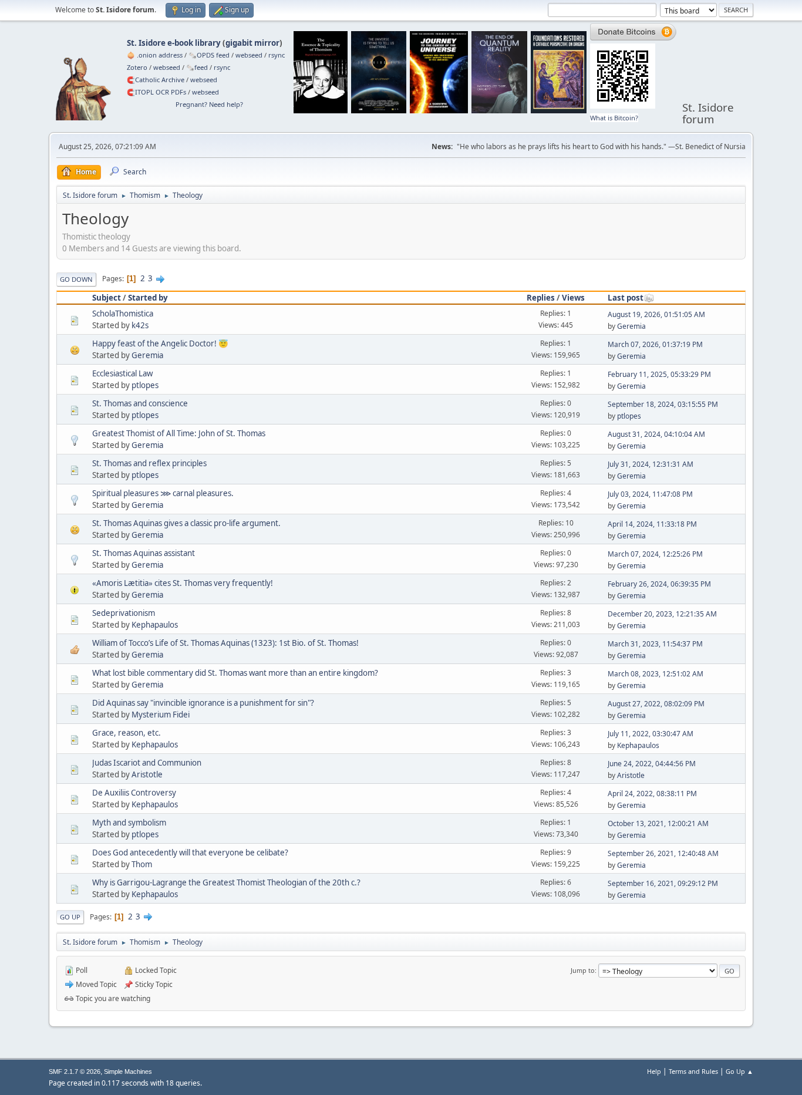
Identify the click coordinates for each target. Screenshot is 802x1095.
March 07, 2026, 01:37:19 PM (655, 344)
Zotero (137, 67)
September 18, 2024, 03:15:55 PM (663, 404)
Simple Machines (128, 1071)
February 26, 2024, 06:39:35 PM (659, 584)
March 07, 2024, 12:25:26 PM (655, 554)
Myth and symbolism (129, 822)
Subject (106, 297)
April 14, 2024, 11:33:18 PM (652, 524)
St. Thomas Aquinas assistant (143, 553)
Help (654, 1071)
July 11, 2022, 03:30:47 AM (650, 734)
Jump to (583, 970)
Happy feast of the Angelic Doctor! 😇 (160, 343)
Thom (142, 864)
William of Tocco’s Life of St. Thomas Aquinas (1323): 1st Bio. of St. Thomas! (225, 643)
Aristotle (147, 774)
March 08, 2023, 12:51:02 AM (655, 674)
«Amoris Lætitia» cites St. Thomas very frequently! (182, 583)
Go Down (76, 279)
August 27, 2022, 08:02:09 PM (656, 704)
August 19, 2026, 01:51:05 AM (656, 314)
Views (573, 297)
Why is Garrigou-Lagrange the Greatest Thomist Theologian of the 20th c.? (226, 882)
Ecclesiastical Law (122, 373)
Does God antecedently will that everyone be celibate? (190, 852)
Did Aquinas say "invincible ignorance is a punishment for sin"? (203, 703)
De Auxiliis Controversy (134, 792)
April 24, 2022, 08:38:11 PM (652, 793)
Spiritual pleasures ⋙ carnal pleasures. (163, 493)
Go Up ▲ (739, 1071)
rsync (276, 54)
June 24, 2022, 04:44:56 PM (652, 764)
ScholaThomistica (122, 313)
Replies (541, 297)
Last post (625, 297)
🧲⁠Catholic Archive (155, 79)
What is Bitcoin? (614, 117)
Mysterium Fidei (161, 714)
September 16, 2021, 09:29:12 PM (663, 883)
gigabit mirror (252, 43)
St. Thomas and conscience (140, 403)
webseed (248, 54)
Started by (148, 297)
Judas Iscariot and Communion (146, 762)
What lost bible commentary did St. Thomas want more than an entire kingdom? (235, 673)
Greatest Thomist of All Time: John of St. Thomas (178, 433)
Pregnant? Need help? (209, 104)
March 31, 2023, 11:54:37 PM (655, 644)
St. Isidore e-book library (174, 43)
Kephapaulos (155, 624)
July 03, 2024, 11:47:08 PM (650, 494)
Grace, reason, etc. (126, 732)
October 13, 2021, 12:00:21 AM (658, 823)
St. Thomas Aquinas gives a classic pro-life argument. (186, 523)
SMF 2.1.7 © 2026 (74, 1071)
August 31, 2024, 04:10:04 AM (656, 434)
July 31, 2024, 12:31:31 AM (650, 464)
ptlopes (145, 385)
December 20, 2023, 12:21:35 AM (662, 614)
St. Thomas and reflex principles (149, 463)
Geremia (631, 326)
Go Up (70, 916)
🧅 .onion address (155, 54)
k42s (140, 325)
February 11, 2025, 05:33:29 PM (659, 374)
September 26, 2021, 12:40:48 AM (663, 853)
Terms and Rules (693, 1071)
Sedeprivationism (123, 613)
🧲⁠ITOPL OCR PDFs (156, 91)
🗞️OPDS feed (209, 54)
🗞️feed (197, 67)
